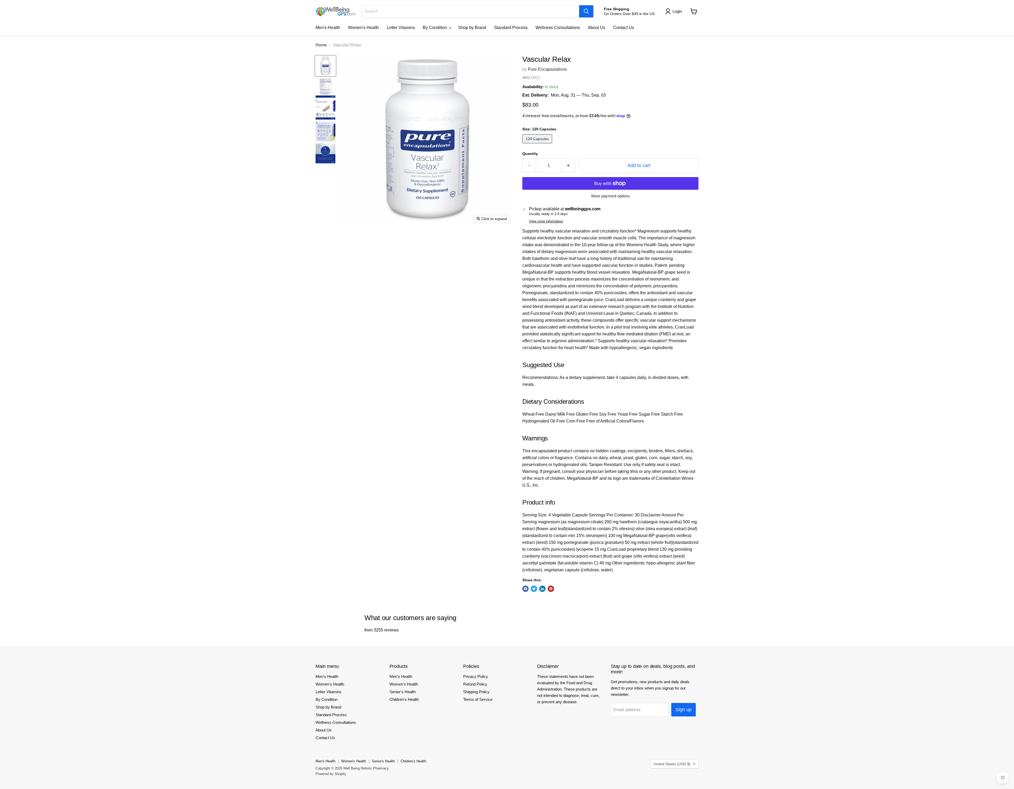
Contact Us (623, 27)
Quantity (530, 153)
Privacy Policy (475, 676)
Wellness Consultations (558, 27)
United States (672, 764)
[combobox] (470, 11)
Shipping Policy (476, 692)
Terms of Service (477, 699)
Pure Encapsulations (547, 69)
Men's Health (328, 27)
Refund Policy (475, 684)
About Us (596, 27)
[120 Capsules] (537, 144)
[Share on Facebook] (525, 589)
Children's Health (404, 699)
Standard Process (511, 27)
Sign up (683, 709)
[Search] (586, 11)
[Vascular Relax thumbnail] (325, 65)
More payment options (610, 196)
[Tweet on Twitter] (534, 589)
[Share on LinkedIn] (542, 589)
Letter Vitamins (401, 27)
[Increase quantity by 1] (568, 165)
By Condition (435, 27)
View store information (546, 221)
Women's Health (363, 27)
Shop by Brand (472, 27)
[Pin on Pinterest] (551, 589)
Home (321, 45)
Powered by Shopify (331, 774)
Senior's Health (402, 692)
